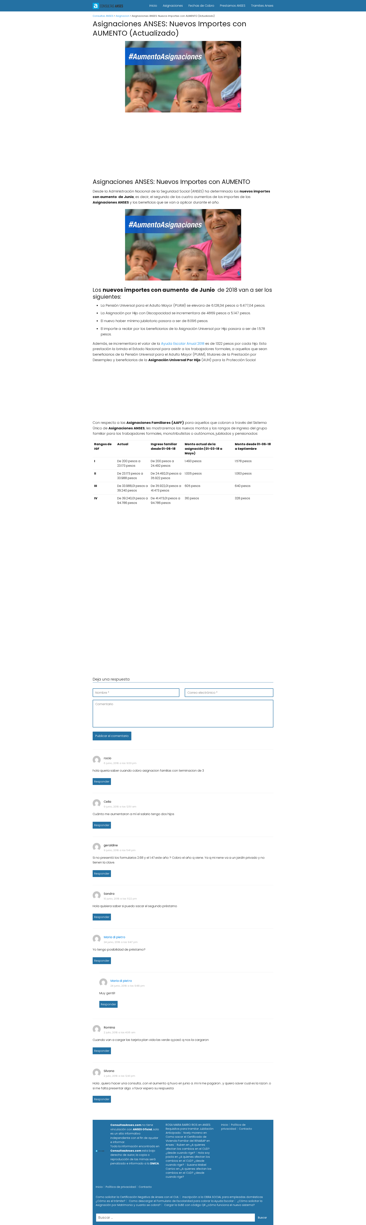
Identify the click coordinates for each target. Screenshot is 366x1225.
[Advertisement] (183, 143)
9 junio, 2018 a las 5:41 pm (120, 850)
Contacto (245, 1129)
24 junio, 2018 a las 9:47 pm (121, 942)
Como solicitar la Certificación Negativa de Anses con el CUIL (137, 1197)
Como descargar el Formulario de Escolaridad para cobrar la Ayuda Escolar (181, 1201)
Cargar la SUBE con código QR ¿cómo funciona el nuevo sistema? (209, 1205)
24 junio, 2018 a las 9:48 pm (127, 986)
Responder (101, 781)
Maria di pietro (114, 937)
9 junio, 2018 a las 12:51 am (120, 806)
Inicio (153, 5)
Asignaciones (173, 5)
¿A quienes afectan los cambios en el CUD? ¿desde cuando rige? (187, 1149)
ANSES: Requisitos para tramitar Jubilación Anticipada (190, 1129)
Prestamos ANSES (232, 5)
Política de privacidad (233, 1127)
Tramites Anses (262, 5)
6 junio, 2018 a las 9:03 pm (120, 763)
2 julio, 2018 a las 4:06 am (119, 1032)
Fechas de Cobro (201, 5)
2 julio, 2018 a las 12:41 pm (119, 1076)
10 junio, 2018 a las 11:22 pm (120, 898)
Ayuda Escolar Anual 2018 (182, 343)
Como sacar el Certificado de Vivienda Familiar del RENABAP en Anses (188, 1141)
